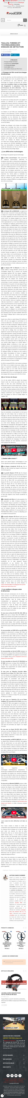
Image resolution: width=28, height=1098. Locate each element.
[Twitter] (12, 1075)
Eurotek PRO (18, 902)
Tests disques (23, 870)
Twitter (15, 54)
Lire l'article (4, 1005)
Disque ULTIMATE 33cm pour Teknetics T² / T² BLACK (21, 944)
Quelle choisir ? (9, 67)
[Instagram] (20, 1075)
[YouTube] (16, 1075)
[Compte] (25, 25)
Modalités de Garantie (19, 1081)
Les (9, 65)
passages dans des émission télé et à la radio (17, 911)
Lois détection (6, 1079)
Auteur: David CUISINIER (17, 875)
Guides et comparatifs (14, 870)
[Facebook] (8, 1075)
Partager (6, 54)
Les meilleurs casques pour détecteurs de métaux (11, 993)
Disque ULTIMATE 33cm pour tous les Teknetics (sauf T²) (7, 944)
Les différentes (11, 63)
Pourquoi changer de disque (10, 61)
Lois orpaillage (14, 1079)
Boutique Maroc (13, 1080)
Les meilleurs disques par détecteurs (13, 68)
